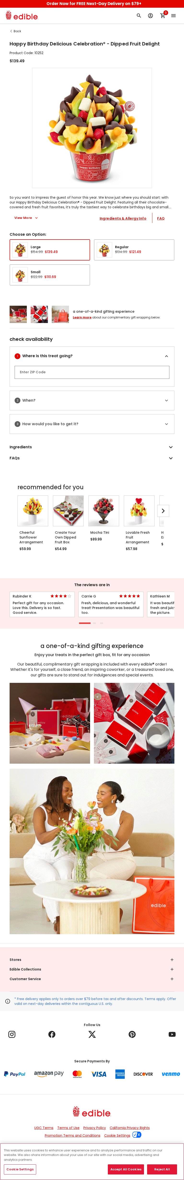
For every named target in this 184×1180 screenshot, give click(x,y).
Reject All (162, 1169)
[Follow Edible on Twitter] (92, 1034)
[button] (92, 128)
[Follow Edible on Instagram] (12, 1034)
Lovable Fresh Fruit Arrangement (138, 537)
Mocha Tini (99, 532)
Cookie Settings (117, 1135)
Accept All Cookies (125, 1169)
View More (23, 218)
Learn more (82, 317)
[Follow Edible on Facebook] (52, 1034)
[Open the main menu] (173, 15)
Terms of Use (68, 1127)
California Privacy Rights (130, 1127)
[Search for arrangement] (139, 15)
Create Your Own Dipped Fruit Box (65, 537)
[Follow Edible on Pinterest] (132, 1034)
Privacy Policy (94, 1127)
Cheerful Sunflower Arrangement (31, 537)
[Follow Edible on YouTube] (172, 1034)
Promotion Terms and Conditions (72, 1135)
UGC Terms (43, 1127)
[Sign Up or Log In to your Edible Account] (150, 15)
